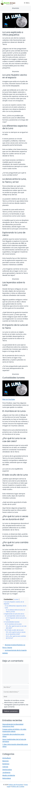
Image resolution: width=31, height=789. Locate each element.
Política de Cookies (17, 786)
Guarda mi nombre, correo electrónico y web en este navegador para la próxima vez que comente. (16, 703)
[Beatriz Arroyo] (8, 3)
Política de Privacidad (15, 785)
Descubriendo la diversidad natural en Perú (12, 725)
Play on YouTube (8, 399)
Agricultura (6, 758)
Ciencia (5, 767)
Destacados (7, 770)
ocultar (16, 599)
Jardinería (6, 772)
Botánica (5, 764)
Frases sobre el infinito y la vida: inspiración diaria (14, 730)
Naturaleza (6, 778)
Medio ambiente (8, 775)
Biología (5, 761)
